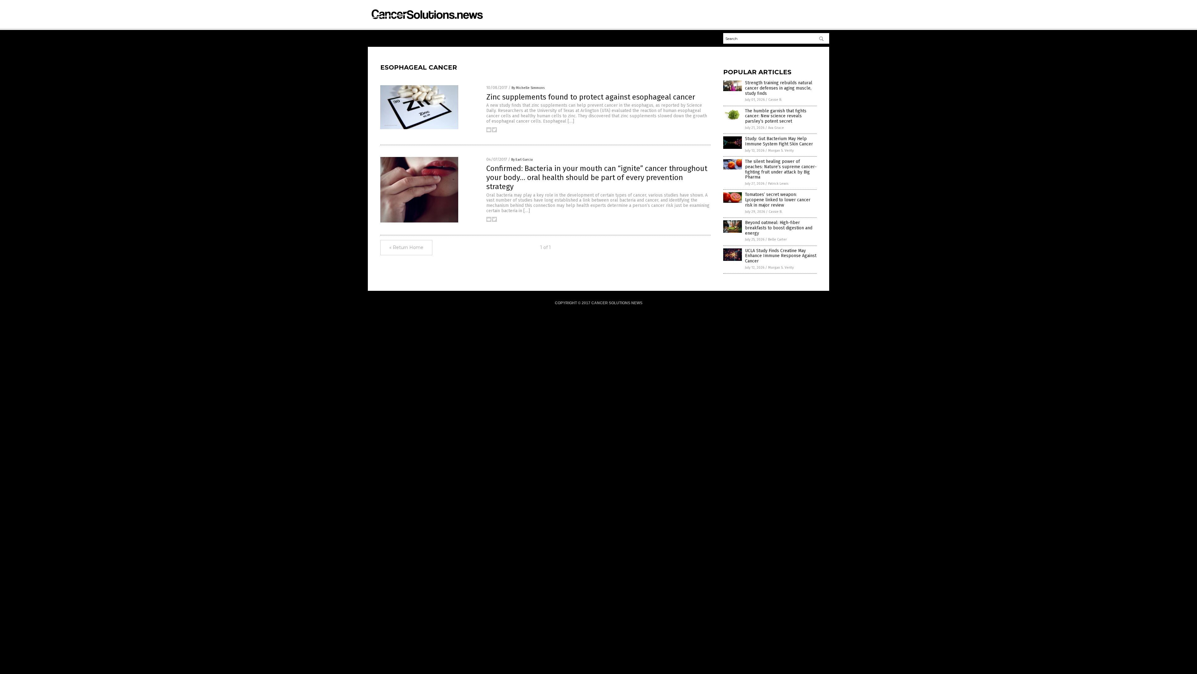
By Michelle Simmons (528, 88)
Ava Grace (776, 128)
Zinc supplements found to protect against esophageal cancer (590, 97)
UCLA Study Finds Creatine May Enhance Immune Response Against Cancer (780, 256)
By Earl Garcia (522, 160)
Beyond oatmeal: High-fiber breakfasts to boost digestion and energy (778, 228)
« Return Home (406, 247)
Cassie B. (775, 100)
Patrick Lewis (778, 184)
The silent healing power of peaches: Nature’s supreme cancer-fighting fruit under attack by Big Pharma (781, 169)
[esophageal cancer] (427, 22)
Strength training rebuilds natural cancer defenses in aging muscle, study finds (778, 88)
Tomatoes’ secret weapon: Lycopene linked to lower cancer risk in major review (777, 200)
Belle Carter (777, 239)
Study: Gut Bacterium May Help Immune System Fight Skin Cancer (779, 141)
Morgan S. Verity (781, 151)
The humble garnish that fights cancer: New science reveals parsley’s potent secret (775, 116)
